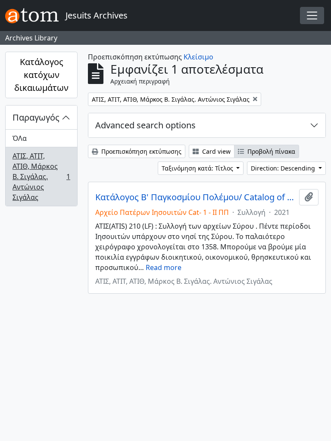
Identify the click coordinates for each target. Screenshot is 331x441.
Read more (163, 267)
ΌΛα (19, 138)
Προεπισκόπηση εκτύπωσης (140, 151)
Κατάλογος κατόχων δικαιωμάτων (41, 74)
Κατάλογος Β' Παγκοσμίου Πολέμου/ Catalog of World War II (195, 197)
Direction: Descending (284, 168)
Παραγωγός (35, 117)
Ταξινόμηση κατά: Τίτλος (198, 168)
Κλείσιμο (198, 57)
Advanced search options (145, 125)
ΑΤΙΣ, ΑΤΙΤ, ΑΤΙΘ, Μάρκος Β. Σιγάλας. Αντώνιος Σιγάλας (41, 176)
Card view (215, 151)
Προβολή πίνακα (270, 151)
